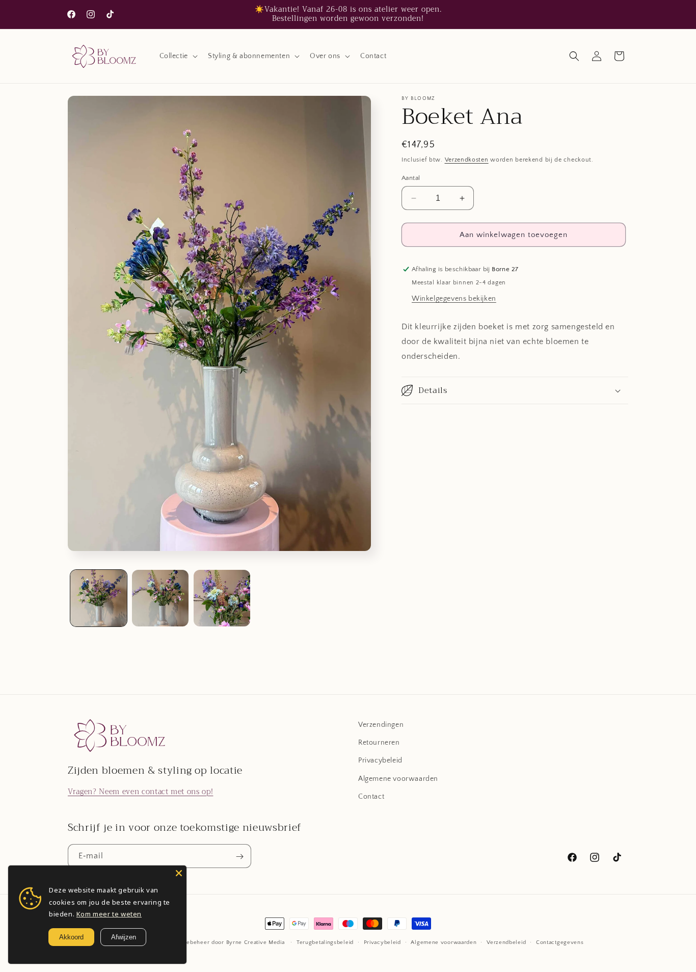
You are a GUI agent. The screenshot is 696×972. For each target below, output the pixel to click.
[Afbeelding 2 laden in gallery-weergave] (160, 598)
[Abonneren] (239, 857)
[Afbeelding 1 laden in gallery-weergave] (98, 598)
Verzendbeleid (506, 942)
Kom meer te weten (109, 913)
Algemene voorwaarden (398, 779)
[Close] (179, 873)
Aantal (410, 177)
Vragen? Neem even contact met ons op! (140, 791)
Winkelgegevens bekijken (454, 299)
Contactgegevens (560, 942)
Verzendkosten (467, 159)
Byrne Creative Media (255, 942)
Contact (371, 797)
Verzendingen (381, 725)
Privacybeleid (380, 761)
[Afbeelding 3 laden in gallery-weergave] (222, 598)
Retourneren (379, 743)
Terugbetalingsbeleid (325, 942)
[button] (177, 56)
